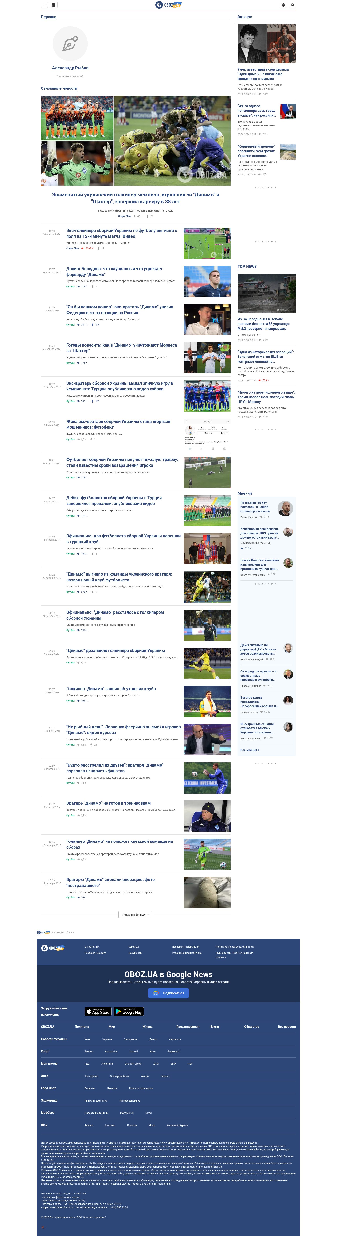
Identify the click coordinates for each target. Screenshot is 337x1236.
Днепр (153, 1039)
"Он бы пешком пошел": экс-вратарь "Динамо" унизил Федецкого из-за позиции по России (119, 309)
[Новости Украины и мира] (43, 933)
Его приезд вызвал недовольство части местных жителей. (256, 125)
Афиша (89, 1125)
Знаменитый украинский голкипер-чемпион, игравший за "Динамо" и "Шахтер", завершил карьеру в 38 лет (135, 198)
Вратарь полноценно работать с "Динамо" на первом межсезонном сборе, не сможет (120, 809)
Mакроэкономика (130, 1100)
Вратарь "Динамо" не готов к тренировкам (108, 803)
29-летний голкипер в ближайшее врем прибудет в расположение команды (114, 586)
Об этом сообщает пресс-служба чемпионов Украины (100, 624)
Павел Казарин (249, 517)
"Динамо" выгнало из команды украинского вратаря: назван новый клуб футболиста (119, 577)
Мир (112, 1027)
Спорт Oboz (124, 216)
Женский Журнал (177, 1125)
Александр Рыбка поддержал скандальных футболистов (103, 319)
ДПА (156, 1063)
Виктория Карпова (250, 738)
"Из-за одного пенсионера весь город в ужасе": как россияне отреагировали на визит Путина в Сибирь (257, 111)
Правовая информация (185, 946)
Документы (135, 952)
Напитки (112, 1088)
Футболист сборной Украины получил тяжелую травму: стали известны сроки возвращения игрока (122, 462)
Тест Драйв (91, 1076)
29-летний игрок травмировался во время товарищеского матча (108, 472)
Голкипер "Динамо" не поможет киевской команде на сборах (119, 844)
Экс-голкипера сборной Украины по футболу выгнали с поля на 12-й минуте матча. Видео (121, 233)
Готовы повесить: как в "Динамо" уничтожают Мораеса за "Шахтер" (121, 348)
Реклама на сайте (95, 952)
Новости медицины (96, 1112)
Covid (148, 1112)
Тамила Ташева (249, 712)
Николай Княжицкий (251, 659)
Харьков (107, 1039)
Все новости (287, 1027)
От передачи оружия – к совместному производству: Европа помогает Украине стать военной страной (258, 676)
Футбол (70, 286)
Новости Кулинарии (141, 1088)
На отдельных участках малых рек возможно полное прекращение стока (257, 165)
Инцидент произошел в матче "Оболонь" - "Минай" (98, 242)
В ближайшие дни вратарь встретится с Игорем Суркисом (103, 695)
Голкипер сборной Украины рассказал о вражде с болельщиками (108, 777)
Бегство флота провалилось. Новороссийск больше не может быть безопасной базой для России (259, 702)
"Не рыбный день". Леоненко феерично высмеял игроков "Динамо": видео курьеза (123, 730)
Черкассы (175, 1039)
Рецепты (90, 1088)
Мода (152, 1125)
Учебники (107, 1063)
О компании (92, 946)
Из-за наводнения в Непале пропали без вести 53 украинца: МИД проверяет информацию (264, 324)
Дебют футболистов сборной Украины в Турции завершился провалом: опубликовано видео (114, 500)
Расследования (187, 1027)
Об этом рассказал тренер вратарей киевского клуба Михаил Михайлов (112, 854)
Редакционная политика (187, 952)
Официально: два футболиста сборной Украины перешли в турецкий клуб (123, 539)
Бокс (153, 1051)
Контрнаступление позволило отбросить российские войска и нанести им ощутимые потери (266, 371)
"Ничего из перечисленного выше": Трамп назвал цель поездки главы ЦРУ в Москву (266, 397)
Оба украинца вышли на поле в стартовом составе (98, 510)
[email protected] (86, 1207)
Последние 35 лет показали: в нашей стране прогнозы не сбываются (255, 507)
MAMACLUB (127, 1112)
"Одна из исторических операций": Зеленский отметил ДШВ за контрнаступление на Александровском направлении (266, 357)
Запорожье (130, 1039)
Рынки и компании (96, 1100)
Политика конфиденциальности (235, 946)
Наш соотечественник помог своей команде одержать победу (105, 395)
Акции (145, 1076)
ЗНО (173, 1063)
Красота (132, 1125)
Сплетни (110, 1125)
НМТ (190, 1063)
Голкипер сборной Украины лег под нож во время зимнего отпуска (109, 892)
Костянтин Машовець (252, 575)
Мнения (245, 493)
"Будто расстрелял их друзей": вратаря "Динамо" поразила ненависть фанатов (114, 768)
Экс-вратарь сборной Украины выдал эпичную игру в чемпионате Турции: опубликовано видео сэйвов (119, 386)
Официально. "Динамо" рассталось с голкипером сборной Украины (115, 615)
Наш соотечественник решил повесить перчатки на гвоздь (135, 210)
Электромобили (119, 1076)
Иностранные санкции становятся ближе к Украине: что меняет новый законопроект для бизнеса (259, 728)
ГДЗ (87, 1063)
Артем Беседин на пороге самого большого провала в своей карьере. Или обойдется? (121, 281)
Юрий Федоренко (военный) (255, 543)
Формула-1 (174, 1051)
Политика (82, 1027)
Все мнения (248, 750)
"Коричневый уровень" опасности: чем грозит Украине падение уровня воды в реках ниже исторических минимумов (256, 151)
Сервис (165, 1076)
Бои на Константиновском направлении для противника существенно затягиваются (259, 564)
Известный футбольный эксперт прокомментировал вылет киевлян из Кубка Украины (122, 739)
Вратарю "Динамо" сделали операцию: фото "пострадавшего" (110, 882)
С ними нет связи (248, 334)
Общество (251, 1027)
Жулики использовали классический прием (94, 433)
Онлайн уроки (133, 1063)
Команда (133, 946)
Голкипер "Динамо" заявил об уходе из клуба (111, 688)
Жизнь (148, 1027)
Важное (245, 16)
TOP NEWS (247, 266)
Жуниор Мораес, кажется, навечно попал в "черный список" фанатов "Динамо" (116, 357)
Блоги (214, 1027)
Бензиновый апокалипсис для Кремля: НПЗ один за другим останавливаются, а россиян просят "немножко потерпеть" (259, 533)
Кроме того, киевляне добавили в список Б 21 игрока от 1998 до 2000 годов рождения (121, 657)
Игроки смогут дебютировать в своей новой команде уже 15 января (110, 548)
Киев (87, 1039)
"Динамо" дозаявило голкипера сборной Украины (115, 650)
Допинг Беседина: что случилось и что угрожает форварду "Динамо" (114, 271)
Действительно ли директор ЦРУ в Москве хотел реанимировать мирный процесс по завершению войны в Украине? (258, 649)
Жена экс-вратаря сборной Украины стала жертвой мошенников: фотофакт (118, 424)
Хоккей (133, 1051)
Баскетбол (111, 1051)
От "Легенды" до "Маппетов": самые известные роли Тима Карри (260, 86)
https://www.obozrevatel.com (170, 1142)
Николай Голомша (250, 686)
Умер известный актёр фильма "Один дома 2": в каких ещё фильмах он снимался (263, 74)
